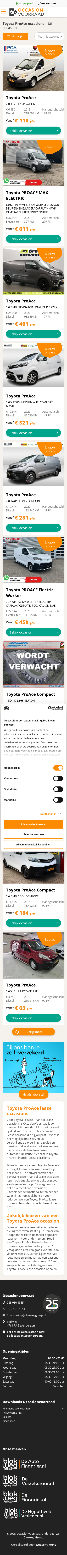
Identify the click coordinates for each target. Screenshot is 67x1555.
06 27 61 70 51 (16, 1309)
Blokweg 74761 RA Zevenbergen (21, 1323)
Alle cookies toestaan (33, 824)
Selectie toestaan (33, 834)
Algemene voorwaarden (16, 1408)
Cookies (7, 1416)
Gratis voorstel (33, 1094)
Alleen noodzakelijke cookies (33, 844)
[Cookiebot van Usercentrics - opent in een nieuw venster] (48, 708)
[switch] (58, 778)
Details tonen (48, 813)
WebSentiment (46, 1545)
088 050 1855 (49, 3)
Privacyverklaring (12, 1412)
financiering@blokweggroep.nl (26, 1315)
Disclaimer (9, 1421)
